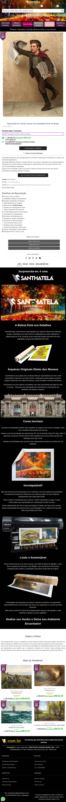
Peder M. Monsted (49, 723)
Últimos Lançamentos (9, 767)
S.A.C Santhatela (39, 767)
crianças (14, 185)
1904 (12, 187)
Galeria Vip (49, 24)
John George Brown (48, 15)
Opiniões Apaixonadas (9, 781)
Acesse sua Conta (40, 761)
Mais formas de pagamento (13, 143)
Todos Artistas (28, 24)
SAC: (16, 793)
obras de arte (40, 185)
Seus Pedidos (38, 764)
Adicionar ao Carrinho (34, 148)
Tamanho (18, 131)
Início (12, 15)
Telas (18, 15)
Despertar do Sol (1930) (16, 727)
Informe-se (37, 781)
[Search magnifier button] (62, 11)
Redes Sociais (6, 785)
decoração (20, 185)
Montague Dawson (16, 725)
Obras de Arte (27, 15)
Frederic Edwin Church (49, 688)
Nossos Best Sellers (8, 764)
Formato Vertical (30, 185)
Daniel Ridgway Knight (16, 691)
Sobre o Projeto (39, 778)
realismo (48, 185)
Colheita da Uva (16, 693)
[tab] (19, 264)
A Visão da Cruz (49, 690)
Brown (9, 185)
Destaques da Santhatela (10, 761)
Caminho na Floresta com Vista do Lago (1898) (49, 725)
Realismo (37, 15)
